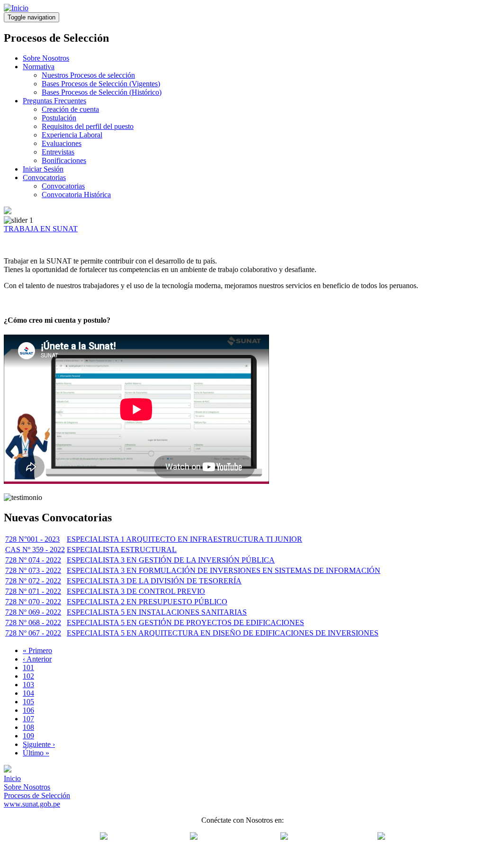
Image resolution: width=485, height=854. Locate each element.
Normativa (38, 67)
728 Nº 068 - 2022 (33, 622)
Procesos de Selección (37, 795)
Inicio (12, 778)
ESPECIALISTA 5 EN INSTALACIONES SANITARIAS (157, 612)
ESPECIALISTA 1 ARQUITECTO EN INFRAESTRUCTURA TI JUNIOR (184, 539)
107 (28, 719)
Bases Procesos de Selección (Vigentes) (101, 84)
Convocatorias (44, 177)
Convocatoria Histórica (76, 195)
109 (28, 736)
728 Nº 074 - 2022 (33, 560)
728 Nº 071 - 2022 (33, 591)
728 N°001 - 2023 (32, 539)
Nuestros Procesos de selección (88, 75)
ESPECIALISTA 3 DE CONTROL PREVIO (136, 591)
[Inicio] (16, 8)
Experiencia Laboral (72, 135)
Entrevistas (58, 152)
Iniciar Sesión (43, 169)
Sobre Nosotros (46, 58)
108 (28, 727)
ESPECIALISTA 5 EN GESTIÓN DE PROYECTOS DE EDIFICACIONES (185, 622)
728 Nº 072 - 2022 (33, 581)
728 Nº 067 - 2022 (33, 633)
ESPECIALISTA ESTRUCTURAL (122, 549)
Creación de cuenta (70, 109)
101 (28, 667)
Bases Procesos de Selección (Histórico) (102, 92)
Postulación (59, 118)
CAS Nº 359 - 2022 (35, 549)
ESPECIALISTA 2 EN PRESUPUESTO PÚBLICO (147, 602)
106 (28, 710)
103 (28, 685)
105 (28, 702)
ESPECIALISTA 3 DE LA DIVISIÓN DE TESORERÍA (154, 581)
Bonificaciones (64, 160)
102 (28, 676)
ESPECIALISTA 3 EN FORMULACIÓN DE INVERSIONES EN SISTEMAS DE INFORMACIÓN (223, 570)
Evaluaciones (61, 143)
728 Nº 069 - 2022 (33, 612)
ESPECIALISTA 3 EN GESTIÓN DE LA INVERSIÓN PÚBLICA (171, 560)
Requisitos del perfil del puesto (88, 126)
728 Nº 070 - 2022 (33, 602)
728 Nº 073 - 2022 (33, 570)
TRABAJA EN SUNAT (41, 229)
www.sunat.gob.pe (32, 804)
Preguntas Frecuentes (54, 101)
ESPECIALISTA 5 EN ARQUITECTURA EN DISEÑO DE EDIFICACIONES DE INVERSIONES (222, 633)
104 (28, 693)
